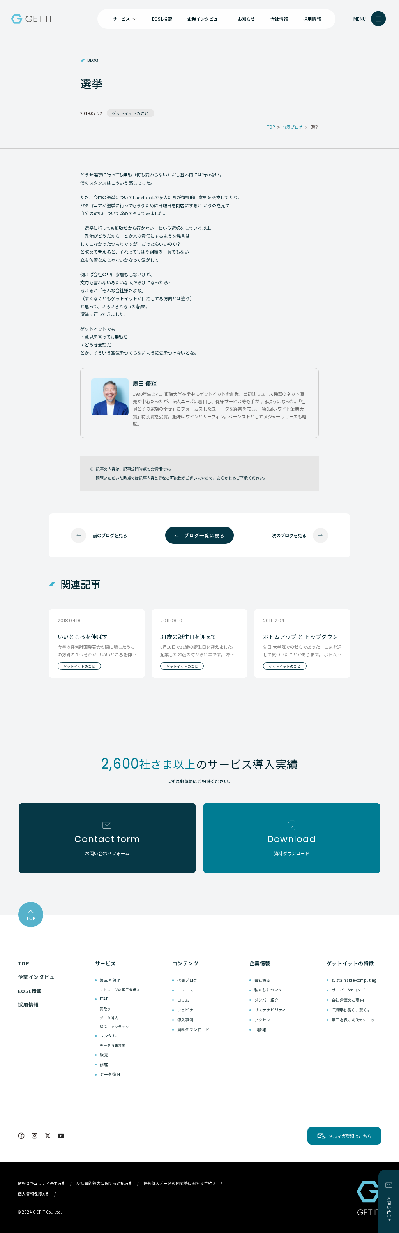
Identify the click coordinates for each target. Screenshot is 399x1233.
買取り (105, 1008)
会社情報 (279, 19)
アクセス (262, 1020)
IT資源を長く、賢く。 (351, 1010)
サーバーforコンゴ (348, 990)
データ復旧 (110, 1074)
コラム (183, 1000)
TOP (23, 963)
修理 (104, 1064)
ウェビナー (187, 1010)
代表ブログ (187, 980)
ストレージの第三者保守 (120, 989)
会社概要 (262, 980)
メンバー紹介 (266, 1000)
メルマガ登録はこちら (349, 1136)
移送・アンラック (114, 1026)
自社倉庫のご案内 (348, 1000)
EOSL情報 (30, 991)
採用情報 (312, 19)
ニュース (185, 990)
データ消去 (109, 1017)
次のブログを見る (289, 535)
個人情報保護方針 (34, 1194)
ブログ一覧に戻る (204, 535)
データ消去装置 (112, 1045)
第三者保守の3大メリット (355, 1020)
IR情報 (260, 1029)
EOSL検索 (162, 19)
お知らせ (246, 19)
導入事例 (185, 1020)
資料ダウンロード (193, 1029)
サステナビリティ (270, 1010)
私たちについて (268, 990)
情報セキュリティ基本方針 (42, 1183)
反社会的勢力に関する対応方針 (104, 1183)
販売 (104, 1054)
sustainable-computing (354, 980)
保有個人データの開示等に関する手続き (179, 1183)
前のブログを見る (110, 535)
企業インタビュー (204, 19)
